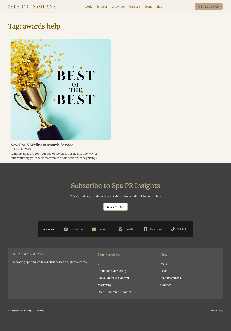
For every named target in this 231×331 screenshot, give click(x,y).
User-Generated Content (114, 292)
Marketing (104, 285)
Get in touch (208, 6)
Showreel (118, 6)
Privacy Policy (217, 310)
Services (101, 6)
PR (99, 263)
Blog (159, 6)
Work (88, 6)
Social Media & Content (113, 278)
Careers (134, 6)
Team (148, 6)
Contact (165, 285)
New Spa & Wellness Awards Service (42, 144)
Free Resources (170, 278)
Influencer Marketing (112, 271)
